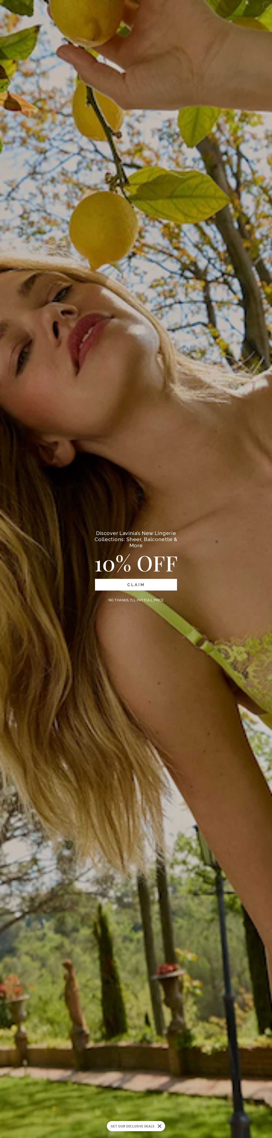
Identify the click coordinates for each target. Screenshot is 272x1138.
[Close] (159, 1126)
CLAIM (136, 584)
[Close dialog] (266, 5)
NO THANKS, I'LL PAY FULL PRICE (136, 600)
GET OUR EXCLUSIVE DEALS (132, 1126)
